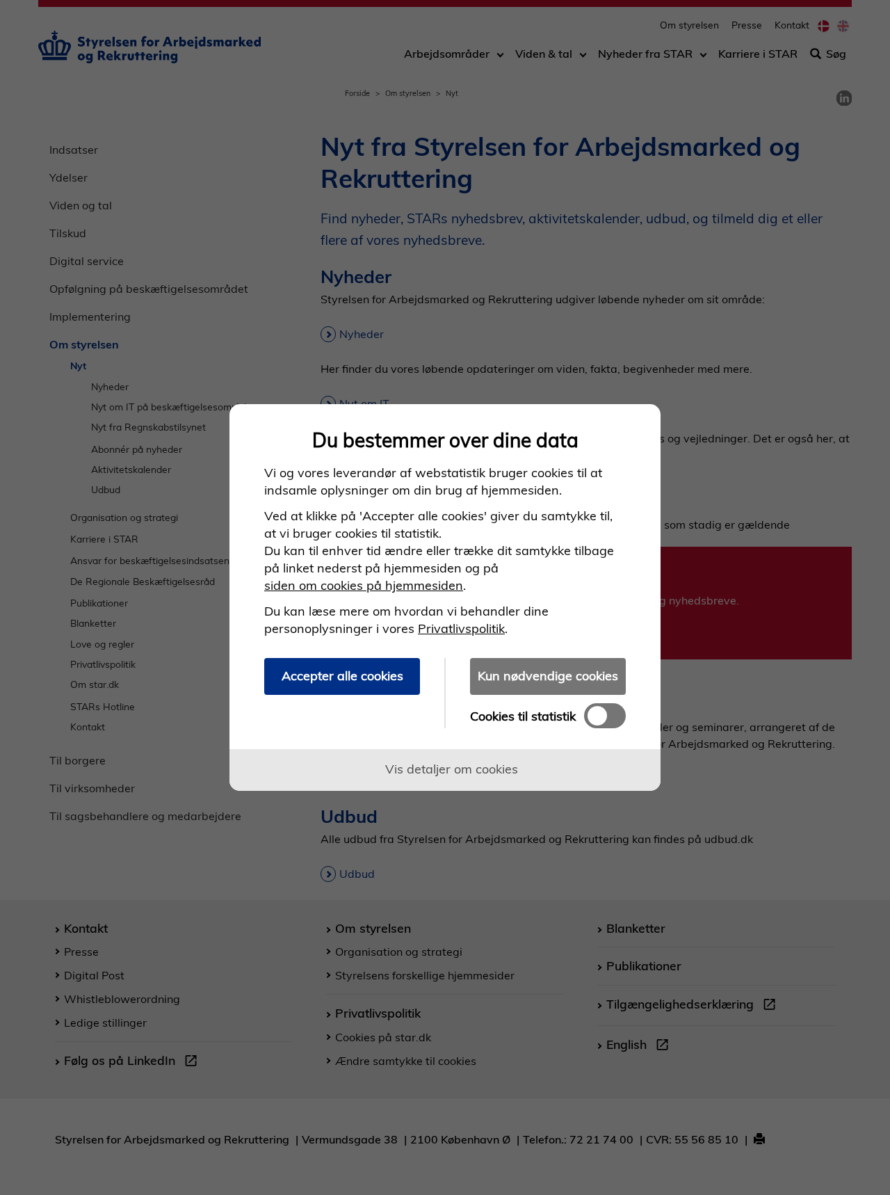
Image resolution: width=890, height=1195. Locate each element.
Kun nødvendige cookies (548, 676)
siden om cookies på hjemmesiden (363, 585)
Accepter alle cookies (342, 676)
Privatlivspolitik (461, 628)
